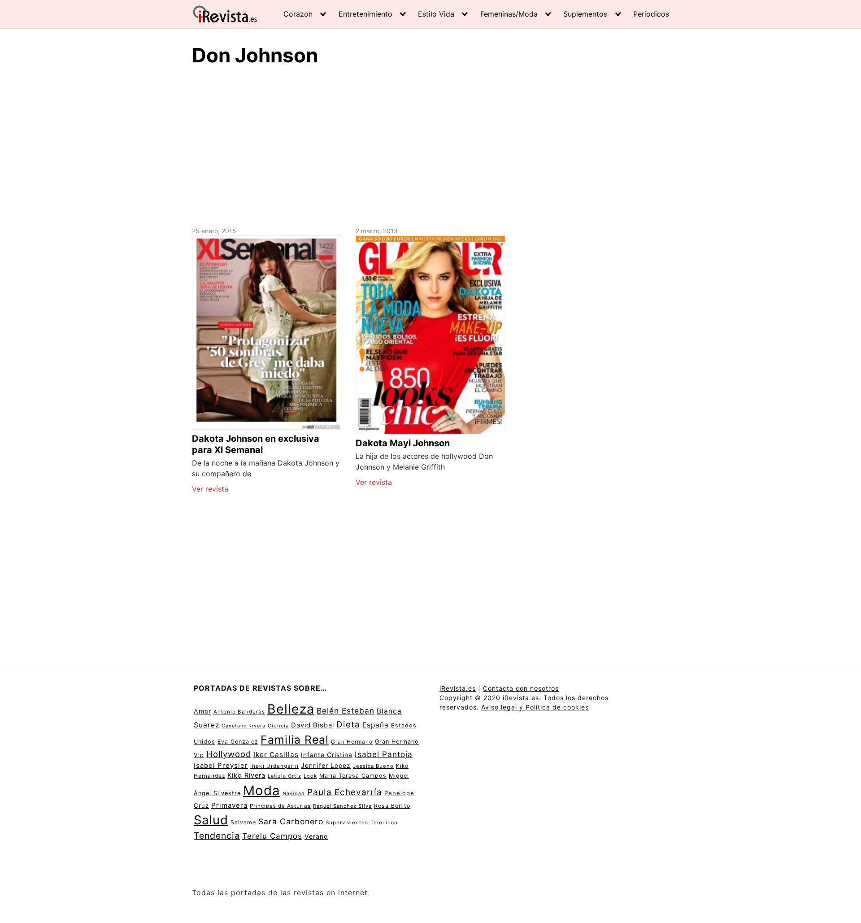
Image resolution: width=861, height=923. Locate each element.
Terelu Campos (272, 836)
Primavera (229, 805)
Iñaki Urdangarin (274, 765)
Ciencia (278, 726)
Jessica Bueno (373, 766)
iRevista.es (457, 688)
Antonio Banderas (239, 712)
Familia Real (295, 739)
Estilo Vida (436, 13)
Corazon (298, 13)
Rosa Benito (392, 805)
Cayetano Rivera (243, 726)
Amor (202, 711)
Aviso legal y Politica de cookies (535, 707)
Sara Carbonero (290, 821)
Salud (211, 819)
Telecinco (384, 822)
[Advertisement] (430, 145)
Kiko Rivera (246, 775)
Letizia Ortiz (284, 776)
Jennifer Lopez (326, 765)
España (375, 725)
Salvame (243, 822)
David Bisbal (312, 725)
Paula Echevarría (344, 792)
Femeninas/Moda (509, 13)
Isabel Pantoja (384, 754)
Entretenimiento (365, 13)
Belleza (290, 709)
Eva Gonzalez (237, 741)
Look (310, 776)
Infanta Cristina (326, 754)
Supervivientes (347, 822)
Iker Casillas (276, 754)
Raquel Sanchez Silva (342, 806)
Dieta (348, 724)
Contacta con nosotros (521, 688)
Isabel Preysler (221, 765)
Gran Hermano (352, 741)
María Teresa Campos (353, 775)
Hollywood (228, 754)
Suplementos (585, 13)
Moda (261, 790)
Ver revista (210, 488)
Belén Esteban (345, 710)
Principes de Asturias (280, 806)
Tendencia (217, 835)
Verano (316, 836)
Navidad (294, 794)
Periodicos (651, 13)
